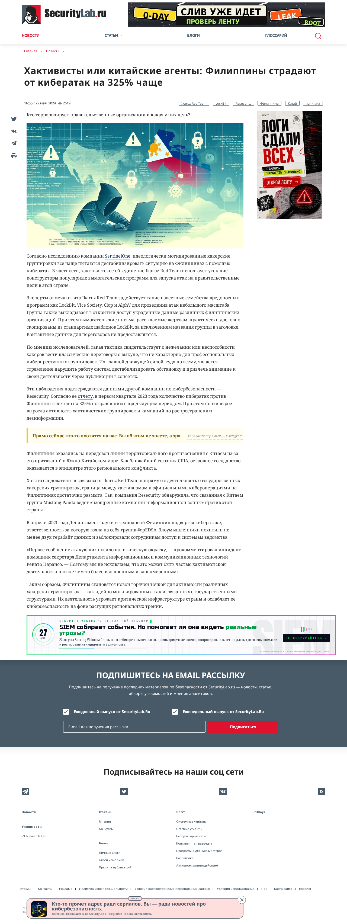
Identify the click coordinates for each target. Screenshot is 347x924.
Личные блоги (109, 853)
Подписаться (243, 726)
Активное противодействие (197, 865)
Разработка (185, 858)
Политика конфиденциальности (103, 889)
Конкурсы (106, 829)
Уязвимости (31, 827)
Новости (30, 35)
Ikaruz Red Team (194, 103)
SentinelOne (117, 256)
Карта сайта (283, 889)
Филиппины (269, 103)
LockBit (221, 103)
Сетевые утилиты (189, 829)
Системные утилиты (191, 821)
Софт (180, 812)
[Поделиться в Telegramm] (13, 143)
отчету (85, 396)
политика (313, 103)
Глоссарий (276, 35)
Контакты (45, 889)
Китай (292, 103)
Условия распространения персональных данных (172, 889)
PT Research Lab (34, 836)
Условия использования (236, 889)
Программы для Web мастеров (199, 851)
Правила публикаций (115, 867)
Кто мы (25, 889)
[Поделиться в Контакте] (13, 130)
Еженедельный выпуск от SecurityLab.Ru (223, 711)
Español (305, 889)
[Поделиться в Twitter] (13, 118)
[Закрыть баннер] (242, 900)
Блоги (193, 35)
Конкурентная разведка (194, 843)
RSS (264, 889)
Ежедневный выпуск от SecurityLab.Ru (112, 711)
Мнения (105, 821)
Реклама (135, 898)
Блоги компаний (111, 860)
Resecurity (243, 103)
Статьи (105, 812)
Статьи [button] (111, 35)
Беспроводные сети (191, 836)
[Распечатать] (13, 155)
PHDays (259, 812)
